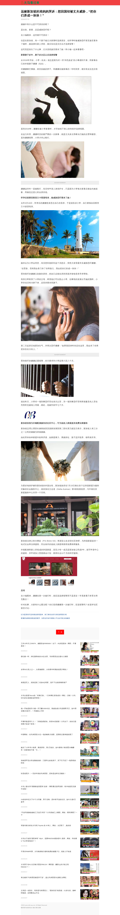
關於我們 (23, 907)
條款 (34, 907)
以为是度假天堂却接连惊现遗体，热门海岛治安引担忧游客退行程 (44, 614)
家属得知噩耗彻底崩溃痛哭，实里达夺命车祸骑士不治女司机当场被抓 (45, 618)
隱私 (36, 907)
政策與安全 (29, 907)
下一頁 (60, 632)
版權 (39, 907)
